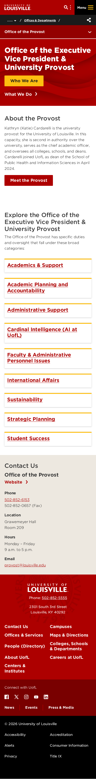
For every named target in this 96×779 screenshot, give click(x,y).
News (9, 708)
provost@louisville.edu (25, 565)
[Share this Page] (88, 20)
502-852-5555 (54, 598)
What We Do (18, 94)
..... (10, 20)
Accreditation (61, 735)
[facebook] (6, 697)
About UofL (16, 657)
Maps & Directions (69, 635)
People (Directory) (24, 646)
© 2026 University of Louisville (30, 724)
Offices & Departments (40, 20)
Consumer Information (69, 745)
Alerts (9, 745)
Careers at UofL (66, 657)
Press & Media (60, 708)
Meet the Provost (28, 180)
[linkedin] (46, 697)
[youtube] (36, 697)
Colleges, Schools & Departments (69, 646)
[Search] (68, 7)
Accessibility (15, 735)
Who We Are (24, 80)
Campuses (61, 626)
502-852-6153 (16, 499)
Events (31, 708)
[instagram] (26, 697)
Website (14, 482)
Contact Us (16, 626)
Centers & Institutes (14, 668)
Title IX (56, 756)
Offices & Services (23, 635)
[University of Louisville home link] (17, 7)
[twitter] (16, 697)
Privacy (10, 756)
